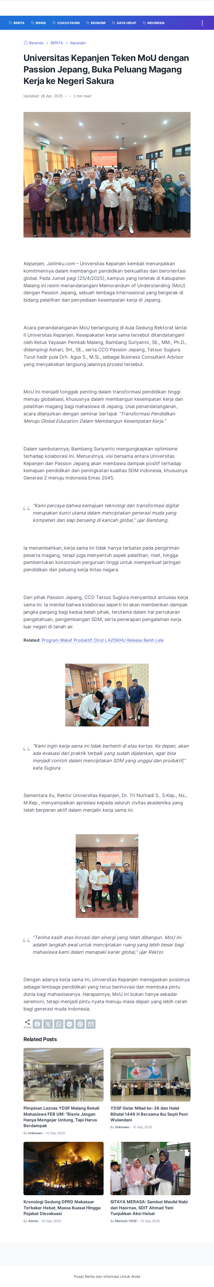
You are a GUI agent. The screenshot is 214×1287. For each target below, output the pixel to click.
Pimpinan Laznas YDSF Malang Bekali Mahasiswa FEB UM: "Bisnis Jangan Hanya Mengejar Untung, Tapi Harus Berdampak (61, 1116)
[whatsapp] (58, 1024)
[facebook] (37, 1024)
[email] (91, 1024)
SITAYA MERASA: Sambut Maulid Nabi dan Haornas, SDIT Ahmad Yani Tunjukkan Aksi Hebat (149, 1207)
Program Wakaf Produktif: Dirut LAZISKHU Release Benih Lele (103, 640)
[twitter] (48, 1024)
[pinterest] (80, 1024)
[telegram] (69, 1024)
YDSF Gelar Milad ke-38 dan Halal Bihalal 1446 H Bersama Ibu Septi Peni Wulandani (149, 1113)
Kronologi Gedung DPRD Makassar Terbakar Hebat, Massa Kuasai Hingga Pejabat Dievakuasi (61, 1207)
